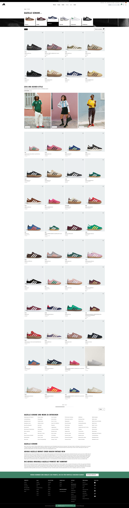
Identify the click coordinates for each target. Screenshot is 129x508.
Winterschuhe (94, 429)
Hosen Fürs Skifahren (55, 423)
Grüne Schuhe (53, 419)
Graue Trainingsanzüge (42, 439)
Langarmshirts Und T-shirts (83, 427)
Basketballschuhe (27, 421)
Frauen (59, 4)
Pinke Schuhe (67, 425)
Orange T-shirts (54, 439)
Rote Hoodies (67, 427)
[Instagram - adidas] (99, 485)
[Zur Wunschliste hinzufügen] (42, 33)
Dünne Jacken (53, 433)
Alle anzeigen (27, 90)
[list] (59, 29)
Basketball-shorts (27, 423)
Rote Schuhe (67, 429)
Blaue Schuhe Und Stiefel (28, 435)
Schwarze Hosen (68, 435)
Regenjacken (67, 421)
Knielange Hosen (81, 419)
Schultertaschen (81, 433)
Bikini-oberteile (27, 431)
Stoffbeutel (80, 417)
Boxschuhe (26, 439)
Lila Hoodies (53, 435)
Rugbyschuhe (67, 431)
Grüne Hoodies (54, 417)
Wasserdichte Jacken (82, 437)
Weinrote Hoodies (81, 439)
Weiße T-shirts (94, 425)
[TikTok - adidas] (99, 493)
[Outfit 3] (91, 111)
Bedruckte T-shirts (41, 433)
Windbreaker (94, 427)
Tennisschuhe (80, 431)
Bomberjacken (26, 437)
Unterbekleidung (27, 419)
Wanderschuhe (81, 435)
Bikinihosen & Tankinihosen (29, 429)
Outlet (75, 4)
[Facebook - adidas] (99, 482)
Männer (54, 4)
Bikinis (25, 433)
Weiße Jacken (94, 419)
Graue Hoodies (40, 435)
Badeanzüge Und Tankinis (28, 417)
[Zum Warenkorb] (126, 5)
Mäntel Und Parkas (54, 437)
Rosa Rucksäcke (68, 423)
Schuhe (67, 4)
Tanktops (80, 429)
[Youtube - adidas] (99, 496)
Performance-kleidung (69, 417)
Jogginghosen (53, 427)
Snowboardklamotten (82, 423)
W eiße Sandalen (95, 417)
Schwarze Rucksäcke (68, 437)
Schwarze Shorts (68, 439)
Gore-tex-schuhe (68, 433)
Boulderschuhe (54, 431)
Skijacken (53, 425)
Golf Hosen (40, 425)
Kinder (63, 4)
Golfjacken (39, 427)
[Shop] (3, 4)
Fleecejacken (40, 419)
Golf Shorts (40, 431)
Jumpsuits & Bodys (54, 429)
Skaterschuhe (80, 421)
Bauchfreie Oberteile (27, 425)
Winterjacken (94, 431)
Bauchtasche (26, 427)
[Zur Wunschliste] (123, 5)
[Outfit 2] (64, 111)
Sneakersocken (40, 421)
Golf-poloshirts (40, 429)
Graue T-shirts (40, 437)
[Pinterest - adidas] (99, 491)
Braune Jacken (40, 417)
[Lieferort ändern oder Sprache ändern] (126, 3)
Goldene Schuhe (40, 423)
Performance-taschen (69, 419)
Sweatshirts (80, 425)
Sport (71, 4)
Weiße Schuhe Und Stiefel (96, 421)
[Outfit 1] (37, 111)
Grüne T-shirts (54, 421)
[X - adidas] (99, 488)
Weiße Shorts (94, 423)
